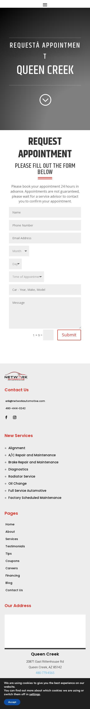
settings (34, 694)
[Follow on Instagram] (14, 417)
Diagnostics (18, 469)
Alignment (16, 448)
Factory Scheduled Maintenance (34, 498)
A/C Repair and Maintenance (32, 455)
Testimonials (15, 546)
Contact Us (14, 590)
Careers (11, 568)
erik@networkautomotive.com (25, 401)
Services (11, 539)
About (10, 532)
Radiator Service (21, 476)
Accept (12, 702)
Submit (69, 335)
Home (9, 524)
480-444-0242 (15, 408)
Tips (8, 553)
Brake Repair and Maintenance (33, 462)
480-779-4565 (45, 673)
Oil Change (17, 483)
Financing (12, 575)
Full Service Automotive (27, 490)
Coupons (12, 561)
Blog (8, 583)
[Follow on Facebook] (6, 417)
